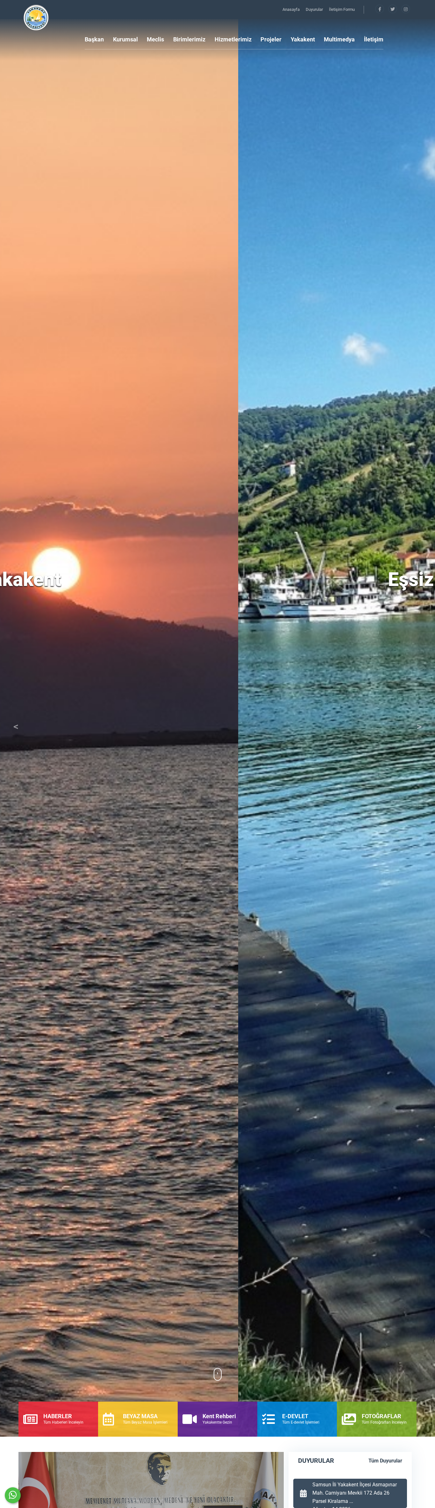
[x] (393, 9)
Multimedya (339, 39)
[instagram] (405, 9)
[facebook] (380, 9)
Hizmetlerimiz (233, 39)
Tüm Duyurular (385, 1461)
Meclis (155, 39)
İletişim (373, 39)
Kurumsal (125, 39)
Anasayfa (291, 9)
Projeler (271, 39)
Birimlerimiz (189, 39)
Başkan (94, 39)
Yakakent (303, 39)
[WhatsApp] (13, 1495)
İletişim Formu (342, 9)
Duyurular (315, 9)
